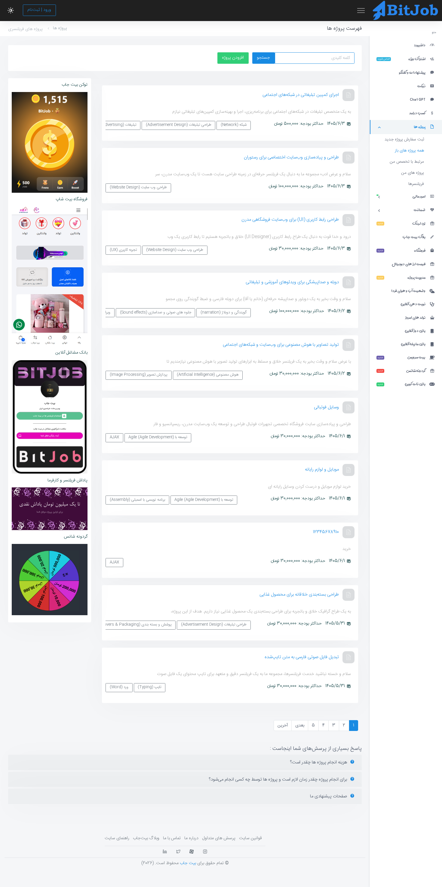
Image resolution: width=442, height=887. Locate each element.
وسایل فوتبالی (326, 407)
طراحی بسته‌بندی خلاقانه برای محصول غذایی (299, 594)
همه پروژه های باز (409, 150)
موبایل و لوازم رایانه (322, 469)
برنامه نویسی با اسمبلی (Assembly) (137, 500)
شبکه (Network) (234, 125)
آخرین (283, 725)
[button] (10, 10)
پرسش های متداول (218, 838)
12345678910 (326, 532)
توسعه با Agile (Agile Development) (157, 437)
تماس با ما (172, 838)
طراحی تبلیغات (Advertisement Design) (178, 125)
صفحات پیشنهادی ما (329, 796)
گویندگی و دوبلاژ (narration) (224, 312)
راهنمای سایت (117, 838)
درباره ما (191, 838)
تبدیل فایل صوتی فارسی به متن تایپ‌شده (302, 657)
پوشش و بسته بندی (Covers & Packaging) (136, 625)
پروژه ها (60, 28)
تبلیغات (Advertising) (118, 125)
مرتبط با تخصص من (407, 161)
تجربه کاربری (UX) (123, 250)
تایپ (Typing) (149, 687)
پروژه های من (412, 172)
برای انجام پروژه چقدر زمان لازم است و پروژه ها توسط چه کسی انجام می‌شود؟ (278, 779)
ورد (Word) (119, 687)
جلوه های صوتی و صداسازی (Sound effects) (155, 312)
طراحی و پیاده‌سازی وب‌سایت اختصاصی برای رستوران (291, 157)
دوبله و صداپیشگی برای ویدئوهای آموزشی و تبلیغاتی (292, 282)
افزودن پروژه (233, 57)
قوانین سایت (250, 838)
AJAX (114, 437)
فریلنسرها (416, 184)
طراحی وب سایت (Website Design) (138, 187)
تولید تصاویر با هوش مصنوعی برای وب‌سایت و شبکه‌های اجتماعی (281, 344)
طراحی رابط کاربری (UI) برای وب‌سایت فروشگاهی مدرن (290, 219)
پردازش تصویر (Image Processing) (138, 375)
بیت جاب (188, 863)
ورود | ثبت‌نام (39, 10)
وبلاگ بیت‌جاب (146, 838)
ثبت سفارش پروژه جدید (404, 139)
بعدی (299, 725)
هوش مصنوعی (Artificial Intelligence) (207, 375)
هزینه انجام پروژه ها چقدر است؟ (319, 762)
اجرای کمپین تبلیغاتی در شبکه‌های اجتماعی (300, 95)
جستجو (263, 57)
